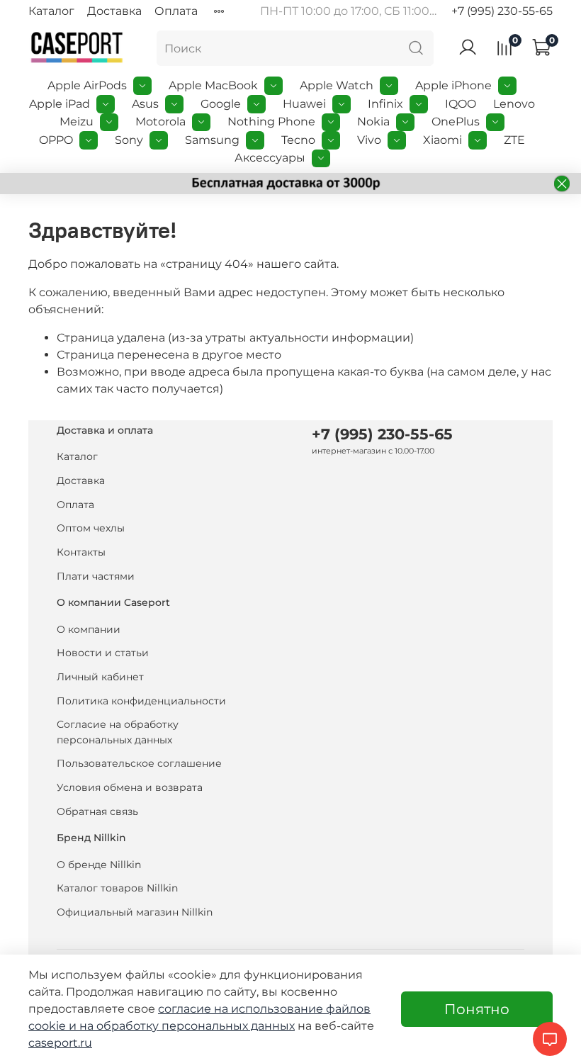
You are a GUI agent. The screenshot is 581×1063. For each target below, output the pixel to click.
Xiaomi (442, 140)
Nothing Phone (271, 121)
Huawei (304, 104)
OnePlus (455, 121)
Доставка (114, 11)
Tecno (298, 140)
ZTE (514, 140)
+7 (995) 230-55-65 (502, 11)
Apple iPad (59, 104)
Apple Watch (336, 85)
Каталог (51, 11)
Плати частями (96, 576)
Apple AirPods (87, 85)
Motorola (160, 121)
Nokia (373, 121)
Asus (145, 104)
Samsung (212, 140)
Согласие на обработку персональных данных (118, 732)
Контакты (81, 552)
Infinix (385, 104)
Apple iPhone (453, 85)
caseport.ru (60, 1043)
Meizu (77, 121)
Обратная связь (97, 811)
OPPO (56, 140)
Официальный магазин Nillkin (135, 912)
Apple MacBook (213, 85)
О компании (88, 629)
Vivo (369, 140)
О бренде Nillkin (99, 864)
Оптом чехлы (91, 528)
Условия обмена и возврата (130, 787)
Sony (129, 140)
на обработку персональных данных (187, 1026)
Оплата (176, 11)
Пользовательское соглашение (139, 763)
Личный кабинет (100, 676)
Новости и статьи (103, 652)
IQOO (460, 104)
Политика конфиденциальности (141, 700)
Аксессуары (270, 157)
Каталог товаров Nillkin (117, 888)
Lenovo (514, 104)
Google (221, 104)
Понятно (476, 1009)
